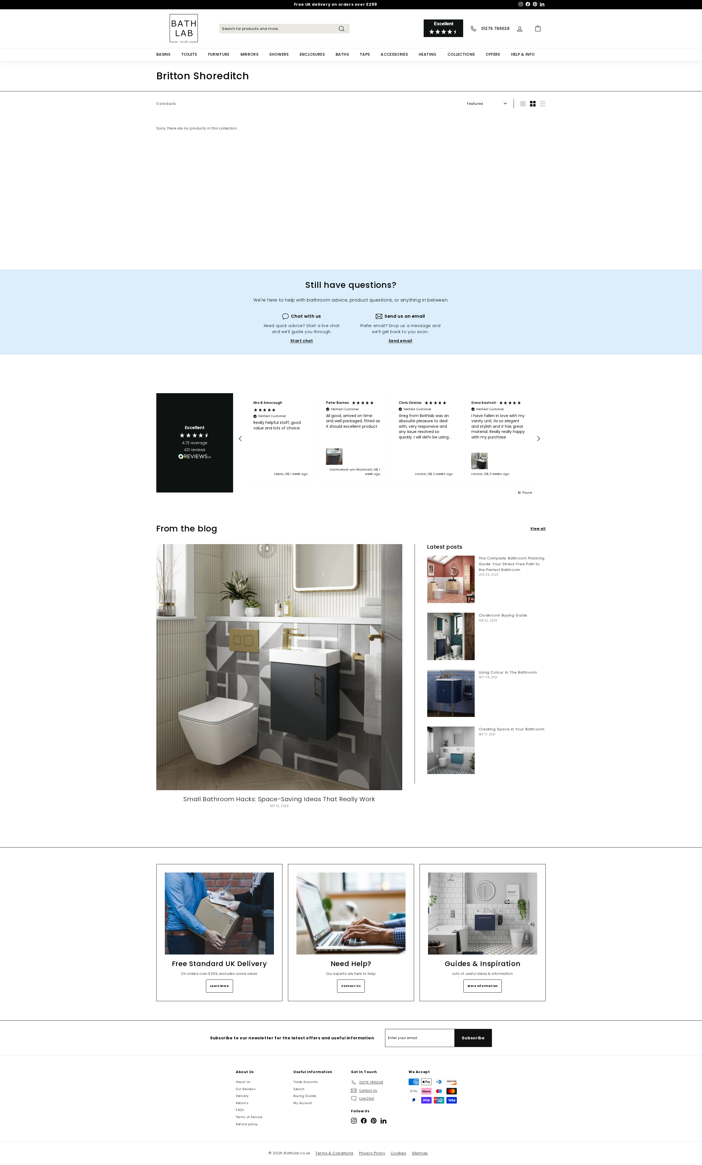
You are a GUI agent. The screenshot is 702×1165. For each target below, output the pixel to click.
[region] (389, 438)
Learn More (219, 986)
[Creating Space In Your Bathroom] (451, 750)
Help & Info (523, 54)
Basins (163, 54)
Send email (400, 341)
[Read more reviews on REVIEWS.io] (194, 457)
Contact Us (351, 986)
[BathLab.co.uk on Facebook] (364, 1121)
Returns (242, 1103)
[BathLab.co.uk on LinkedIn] (383, 1121)
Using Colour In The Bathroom (508, 672)
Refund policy (247, 1124)
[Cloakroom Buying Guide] (451, 636)
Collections (461, 54)
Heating (427, 54)
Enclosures (312, 54)
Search (299, 1089)
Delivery (242, 1096)
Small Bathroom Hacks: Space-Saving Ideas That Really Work (279, 799)
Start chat (301, 341)
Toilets (189, 54)
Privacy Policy (372, 1153)
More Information (483, 986)
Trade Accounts (305, 1082)
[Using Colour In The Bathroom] (451, 693)
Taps (365, 54)
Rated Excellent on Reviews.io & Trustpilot (335, 4)
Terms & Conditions (334, 1153)
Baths (342, 54)
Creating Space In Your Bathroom (512, 729)
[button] (240, 438)
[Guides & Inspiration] (482, 913)
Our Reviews (246, 1089)
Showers (278, 54)
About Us (243, 1082)
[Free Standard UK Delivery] (219, 913)
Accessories (394, 54)
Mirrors (249, 54)
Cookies (398, 1153)
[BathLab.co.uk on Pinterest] (374, 1121)
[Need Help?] (351, 913)
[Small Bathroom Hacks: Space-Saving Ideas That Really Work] (279, 667)
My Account (302, 1103)
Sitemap (420, 1153)
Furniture (219, 54)
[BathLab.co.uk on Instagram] (354, 1121)
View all (538, 528)
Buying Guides (305, 1096)
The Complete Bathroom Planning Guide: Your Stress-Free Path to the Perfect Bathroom (512, 564)
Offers (493, 54)
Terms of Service (249, 1117)
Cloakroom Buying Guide (503, 615)
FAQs (240, 1110)
